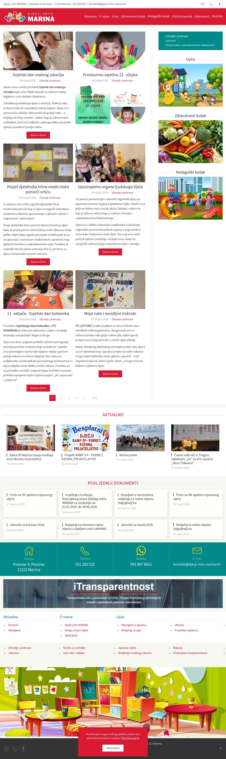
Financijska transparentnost (190, 653)
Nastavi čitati (38, 135)
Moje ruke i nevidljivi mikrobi (110, 313)
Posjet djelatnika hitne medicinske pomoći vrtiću (38, 189)
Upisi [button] (115, 16)
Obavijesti (14, 630)
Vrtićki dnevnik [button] (182, 16)
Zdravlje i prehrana (50, 80)
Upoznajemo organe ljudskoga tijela (110, 187)
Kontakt (217, 16)
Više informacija (130, 738)
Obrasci (179, 625)
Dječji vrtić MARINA (76, 625)
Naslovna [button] (90, 16)
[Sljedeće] (85, 398)
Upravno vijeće (127, 648)
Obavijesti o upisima (133, 625)
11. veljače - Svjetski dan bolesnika (38, 313)
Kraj (94, 398)
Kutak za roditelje (74, 648)
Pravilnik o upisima (186, 630)
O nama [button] (104, 16)
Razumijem (113, 748)
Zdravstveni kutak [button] (133, 16)
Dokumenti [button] (202, 16)
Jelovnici (170, 41)
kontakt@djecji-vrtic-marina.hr (107, 4)
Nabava (177, 648)
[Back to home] (31, 17)
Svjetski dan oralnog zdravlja (38, 75)
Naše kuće (71, 635)
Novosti (13, 625)
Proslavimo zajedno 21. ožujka (110, 75)
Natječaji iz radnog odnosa (134, 653)
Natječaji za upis (131, 630)
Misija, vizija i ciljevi (76, 630)
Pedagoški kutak (159, 16)
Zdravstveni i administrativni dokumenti (189, 45)
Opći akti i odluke (73, 653)
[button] (110, 104)
